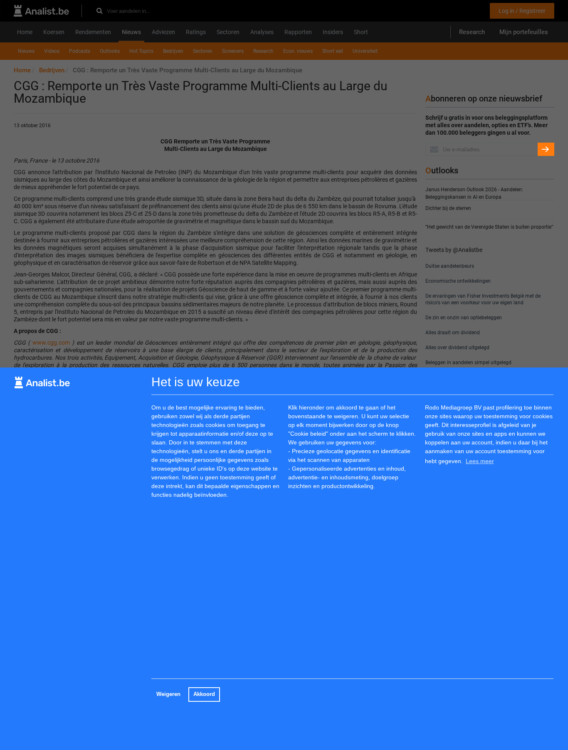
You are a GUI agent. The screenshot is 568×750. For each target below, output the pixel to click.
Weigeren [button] (168, 694)
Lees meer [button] (480, 461)
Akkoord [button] (204, 694)
